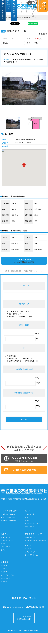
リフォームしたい (31, 552)
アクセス (4, 569)
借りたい (5, 534)
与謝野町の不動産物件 (8, 520)
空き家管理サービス (32, 555)
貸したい (28, 549)
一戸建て (28, 520)
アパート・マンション (32, 524)
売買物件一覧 (29, 514)
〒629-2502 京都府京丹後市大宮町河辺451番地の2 (24, 500)
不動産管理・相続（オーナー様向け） (35, 541)
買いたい (28, 510)
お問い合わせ (5, 578)
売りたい (28, 545)
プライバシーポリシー (8, 575)
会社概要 (4, 565)
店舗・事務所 (29, 527)
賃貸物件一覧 (5, 537)
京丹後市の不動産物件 (8, 514)
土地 (26, 517)
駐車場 (3, 550)
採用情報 (4, 581)
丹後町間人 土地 (24, 260)
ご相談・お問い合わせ (24, 469)
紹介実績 (4, 572)
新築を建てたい (30, 537)
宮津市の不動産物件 (8, 517)
